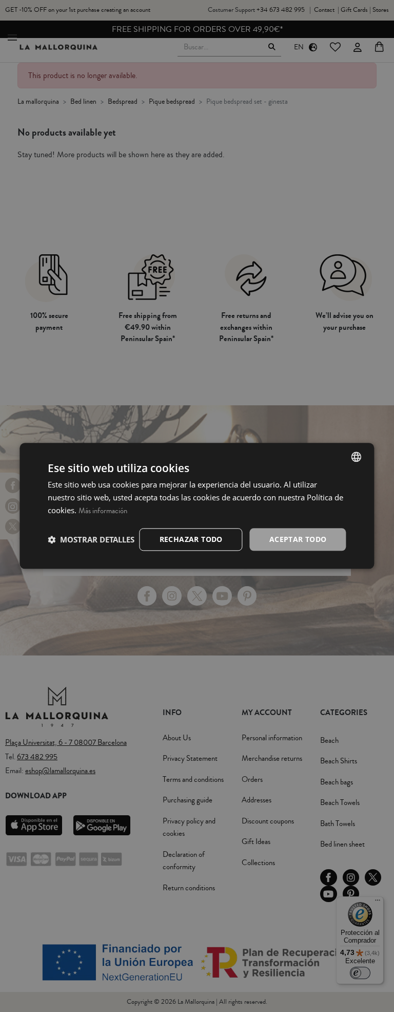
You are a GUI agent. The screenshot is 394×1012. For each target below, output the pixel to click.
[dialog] (196, 506)
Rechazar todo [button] (191, 539)
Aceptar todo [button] (298, 539)
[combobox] (356, 457)
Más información (102, 510)
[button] (91, 539)
